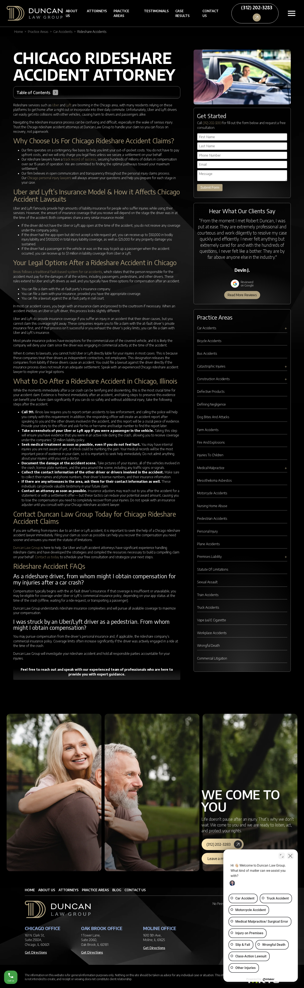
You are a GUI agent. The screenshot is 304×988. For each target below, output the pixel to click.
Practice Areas (121, 13)
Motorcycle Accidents (212, 493)
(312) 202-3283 (212, 123)
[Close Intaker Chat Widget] (290, 856)
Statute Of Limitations (212, 569)
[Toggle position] (281, 856)
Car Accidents (63, 32)
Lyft (68, 105)
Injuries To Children (210, 455)
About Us (72, 13)
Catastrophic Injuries (211, 366)
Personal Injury (207, 531)
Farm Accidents (208, 430)
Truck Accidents (208, 607)
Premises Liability (209, 556)
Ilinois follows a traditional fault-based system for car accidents (57, 272)
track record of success (79, 159)
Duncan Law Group (26, 548)
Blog (116, 890)
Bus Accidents (207, 353)
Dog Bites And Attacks (213, 417)
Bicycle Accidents (209, 341)
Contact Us (210, 13)
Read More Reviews (242, 295)
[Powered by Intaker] (268, 979)
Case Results (182, 13)
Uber (55, 105)
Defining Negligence (211, 404)
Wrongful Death (208, 645)
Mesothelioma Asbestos (214, 480)
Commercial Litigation (212, 658)
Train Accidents (208, 595)
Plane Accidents (208, 544)
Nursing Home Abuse (212, 506)
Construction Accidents (213, 379)
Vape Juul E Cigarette (211, 620)
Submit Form (209, 187)
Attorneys (97, 11)
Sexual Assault (207, 582)
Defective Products (210, 391)
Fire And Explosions (211, 442)
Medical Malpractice (210, 468)
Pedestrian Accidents (212, 518)
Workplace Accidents (212, 633)
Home (18, 32)
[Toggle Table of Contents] (55, 92)
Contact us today (47, 557)
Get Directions (36, 952)
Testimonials (156, 11)
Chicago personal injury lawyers (49, 178)
